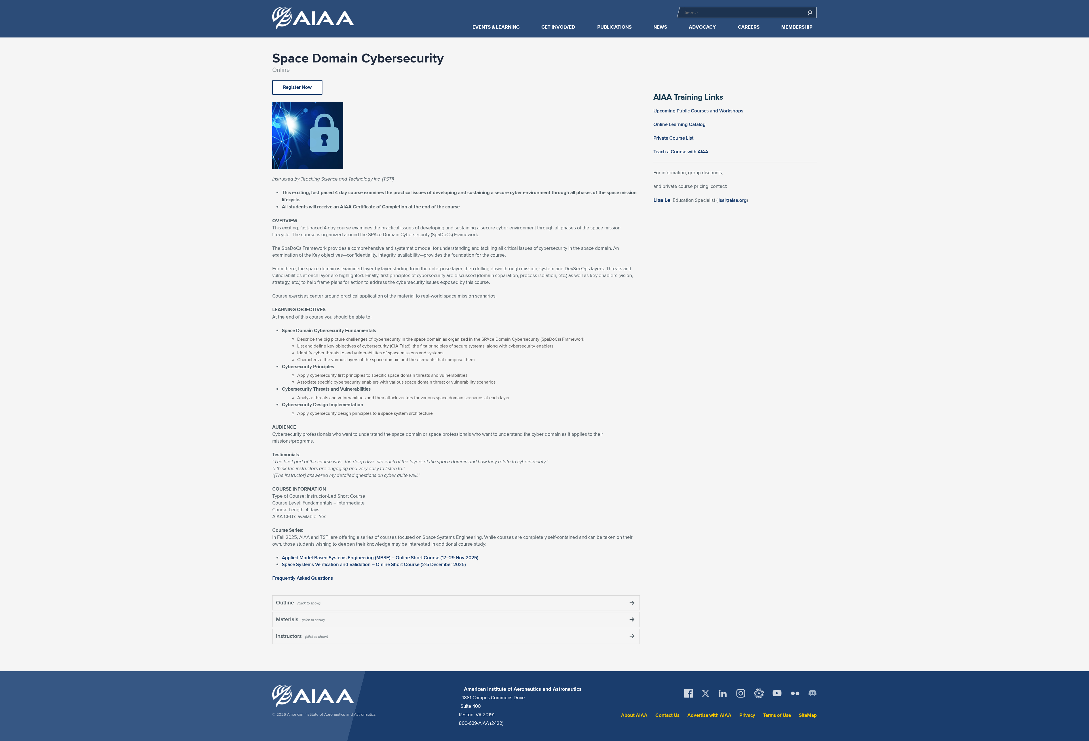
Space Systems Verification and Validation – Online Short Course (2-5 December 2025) (374, 564)
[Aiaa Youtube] (777, 693)
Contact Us (667, 715)
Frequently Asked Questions (302, 578)
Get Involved (558, 27)
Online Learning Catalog (679, 124)
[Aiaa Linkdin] (722, 693)
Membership (796, 27)
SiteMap (808, 715)
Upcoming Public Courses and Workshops (698, 110)
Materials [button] (288, 619)
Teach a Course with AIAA (680, 151)
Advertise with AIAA (709, 715)
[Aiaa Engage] (758, 693)
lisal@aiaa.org (732, 200)
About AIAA (634, 715)
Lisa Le (661, 200)
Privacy (747, 715)
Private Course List (673, 138)
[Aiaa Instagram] (740, 693)
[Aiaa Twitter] (705, 693)
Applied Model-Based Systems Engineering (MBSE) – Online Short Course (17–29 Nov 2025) (380, 557)
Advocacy (702, 27)
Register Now (297, 87)
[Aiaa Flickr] (795, 693)
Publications (614, 27)
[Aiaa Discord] (812, 693)
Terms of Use (777, 715)
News (660, 27)
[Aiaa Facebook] (688, 693)
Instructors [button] (289, 636)
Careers (748, 27)
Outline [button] (286, 602)
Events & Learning (496, 27)
